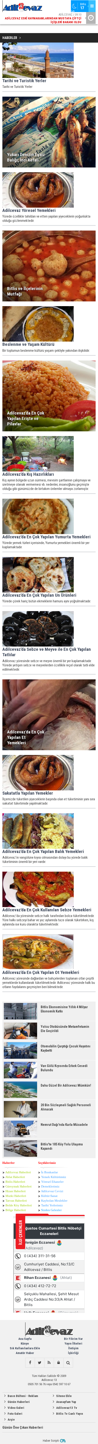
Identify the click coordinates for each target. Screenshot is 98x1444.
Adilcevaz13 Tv (66, 1408)
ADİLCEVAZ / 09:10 (43, 18)
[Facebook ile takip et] (30, 1363)
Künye (25, 1343)
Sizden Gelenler (51, 1210)
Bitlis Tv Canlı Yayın (69, 1413)
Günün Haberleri (19, 1402)
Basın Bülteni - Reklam (23, 1396)
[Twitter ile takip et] (39, 1363)
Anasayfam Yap (66, 1402)
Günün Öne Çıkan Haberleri (22, 1427)
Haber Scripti (51, 1440)
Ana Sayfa (24, 1339)
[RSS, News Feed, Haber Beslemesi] (49, 1363)
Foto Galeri (15, 1413)
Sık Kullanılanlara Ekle (25, 1348)
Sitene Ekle (64, 1396)
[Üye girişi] (58, 1363)
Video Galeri (16, 1408)
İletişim (73, 1348)
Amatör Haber (25, 1353)
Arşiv (11, 1419)
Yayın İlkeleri (73, 1343)
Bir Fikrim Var (73, 1339)
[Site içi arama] (68, 1363)
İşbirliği (73, 1353)
